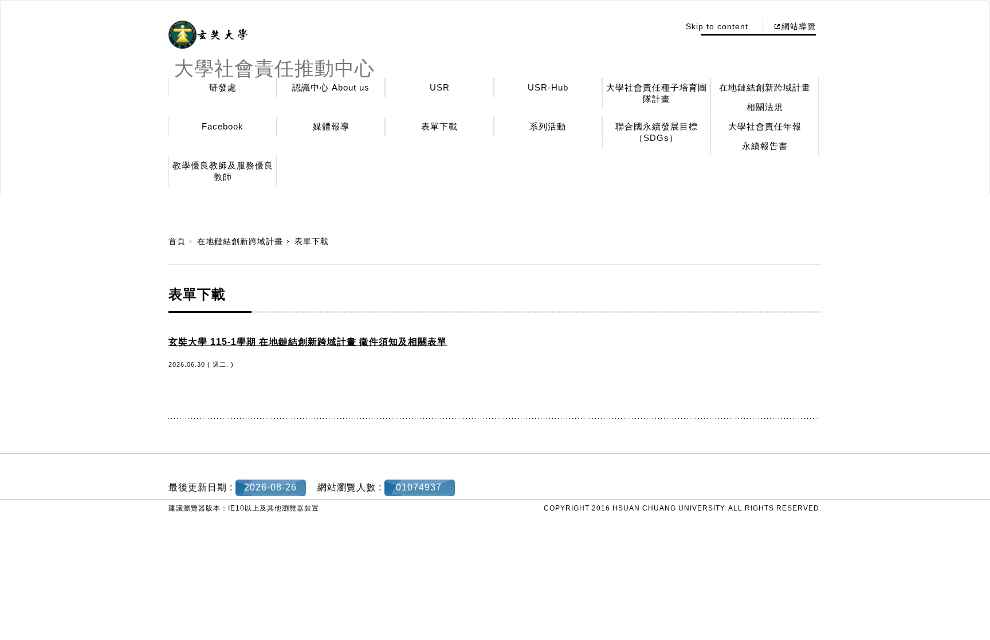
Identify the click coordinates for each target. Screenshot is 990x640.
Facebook (222, 126)
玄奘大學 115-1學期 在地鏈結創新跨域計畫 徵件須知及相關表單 (307, 342)
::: (655, 26)
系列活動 (547, 126)
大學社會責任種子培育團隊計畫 (656, 93)
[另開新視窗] (207, 35)
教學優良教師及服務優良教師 (222, 171)
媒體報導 (331, 126)
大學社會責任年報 (765, 126)
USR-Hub (548, 87)
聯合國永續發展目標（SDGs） (656, 132)
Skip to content (717, 26)
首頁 (177, 241)
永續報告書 (765, 146)
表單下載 (439, 126)
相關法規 (765, 107)
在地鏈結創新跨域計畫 (765, 87)
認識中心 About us (331, 87)
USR (440, 87)
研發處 (223, 87)
